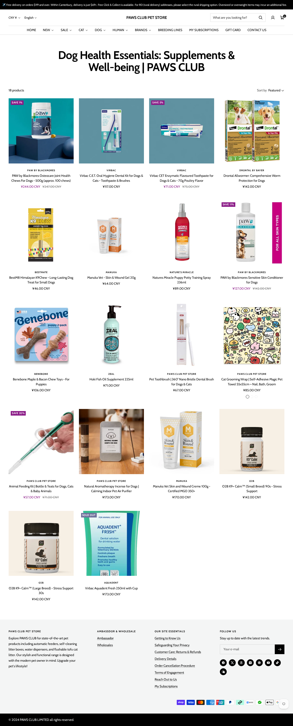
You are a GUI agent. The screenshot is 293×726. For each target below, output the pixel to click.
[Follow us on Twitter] (232, 662)
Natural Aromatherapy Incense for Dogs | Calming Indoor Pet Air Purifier (111, 488)
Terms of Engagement (169, 673)
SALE (65, 30)
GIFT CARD (233, 30)
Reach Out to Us (166, 679)
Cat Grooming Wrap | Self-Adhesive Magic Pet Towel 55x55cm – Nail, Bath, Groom (251, 381)
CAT (82, 30)
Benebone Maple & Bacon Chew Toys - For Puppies (41, 381)
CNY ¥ (13, 18)
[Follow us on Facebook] (223, 662)
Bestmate (41, 272)
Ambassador (105, 638)
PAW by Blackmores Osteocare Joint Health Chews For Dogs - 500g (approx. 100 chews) (41, 178)
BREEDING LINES (170, 30)
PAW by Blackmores (41, 170)
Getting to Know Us (167, 638)
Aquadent (111, 582)
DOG (99, 30)
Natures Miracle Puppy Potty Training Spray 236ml (182, 280)
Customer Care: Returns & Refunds (178, 652)
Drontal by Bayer (251, 170)
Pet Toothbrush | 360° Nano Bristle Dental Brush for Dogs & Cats (181, 381)
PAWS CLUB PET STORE (181, 373)
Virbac (111, 170)
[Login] (273, 17)
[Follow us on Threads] (241, 662)
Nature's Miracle (182, 272)
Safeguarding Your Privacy (172, 645)
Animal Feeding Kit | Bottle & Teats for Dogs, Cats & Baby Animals (41, 488)
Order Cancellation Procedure (175, 666)
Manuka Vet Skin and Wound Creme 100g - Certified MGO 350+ (181, 488)
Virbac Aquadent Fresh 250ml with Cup (111, 588)
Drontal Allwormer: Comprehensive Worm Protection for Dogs (252, 178)
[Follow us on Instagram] (250, 662)
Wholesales (105, 645)
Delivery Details (165, 659)
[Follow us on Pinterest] (259, 662)
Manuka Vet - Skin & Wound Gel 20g (111, 278)
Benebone (41, 373)
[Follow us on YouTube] (268, 662)
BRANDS (141, 30)
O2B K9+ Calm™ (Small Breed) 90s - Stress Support (252, 488)
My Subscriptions (166, 686)
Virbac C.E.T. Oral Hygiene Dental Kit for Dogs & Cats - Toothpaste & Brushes (111, 178)
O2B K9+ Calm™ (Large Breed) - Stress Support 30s (41, 590)
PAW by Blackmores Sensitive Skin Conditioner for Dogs (252, 280)
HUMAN (119, 30)
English (29, 18)
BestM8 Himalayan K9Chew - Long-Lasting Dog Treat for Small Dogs (41, 280)
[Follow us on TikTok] (277, 662)
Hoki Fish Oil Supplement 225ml (111, 379)
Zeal (111, 373)
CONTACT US (257, 30)
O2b (251, 480)
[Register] (279, 649)
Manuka (111, 272)
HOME (31, 30)
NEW (47, 30)
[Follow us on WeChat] (223, 671)
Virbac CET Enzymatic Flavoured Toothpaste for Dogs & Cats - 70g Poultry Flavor (181, 178)
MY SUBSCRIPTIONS (204, 30)
